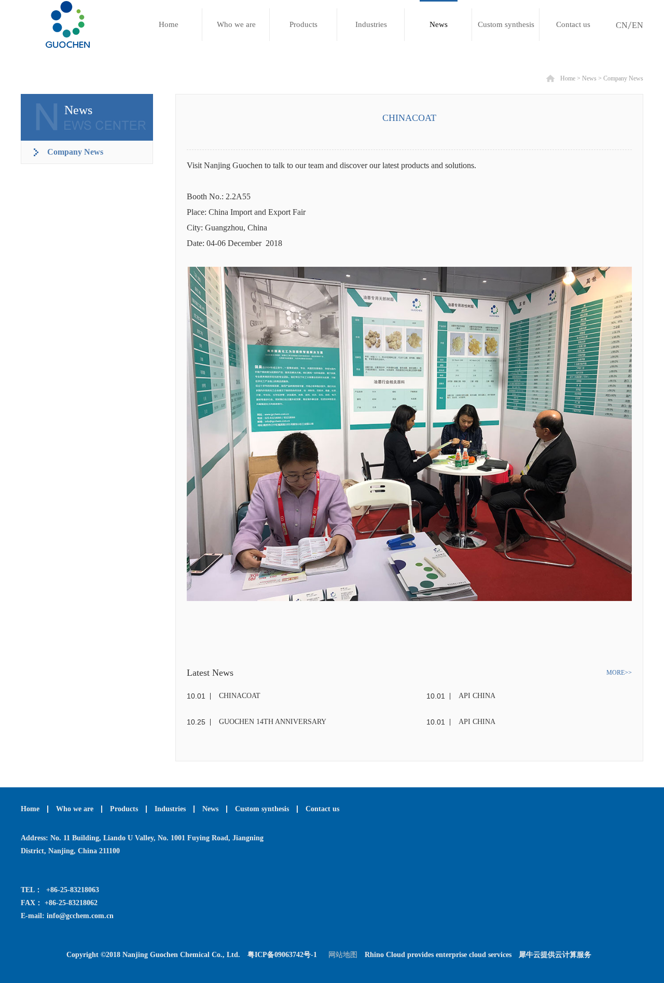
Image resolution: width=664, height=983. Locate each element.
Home (168, 24)
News (589, 78)
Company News (623, 78)
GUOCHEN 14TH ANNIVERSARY (272, 722)
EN (637, 25)
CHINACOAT (239, 696)
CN (622, 25)
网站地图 (340, 955)
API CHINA (477, 696)
